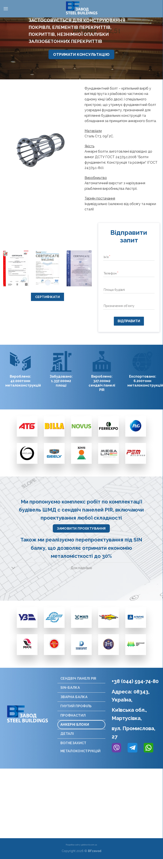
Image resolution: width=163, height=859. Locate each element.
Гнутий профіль (76, 706)
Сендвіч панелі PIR (78, 678)
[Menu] (5, 8)
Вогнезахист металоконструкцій (80, 747)
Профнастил (73, 715)
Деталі (67, 734)
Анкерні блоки (74, 725)
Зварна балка (74, 697)
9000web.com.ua (89, 845)
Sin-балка (70, 688)
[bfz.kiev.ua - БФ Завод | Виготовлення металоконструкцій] (81, 8)
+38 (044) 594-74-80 (135, 681)
